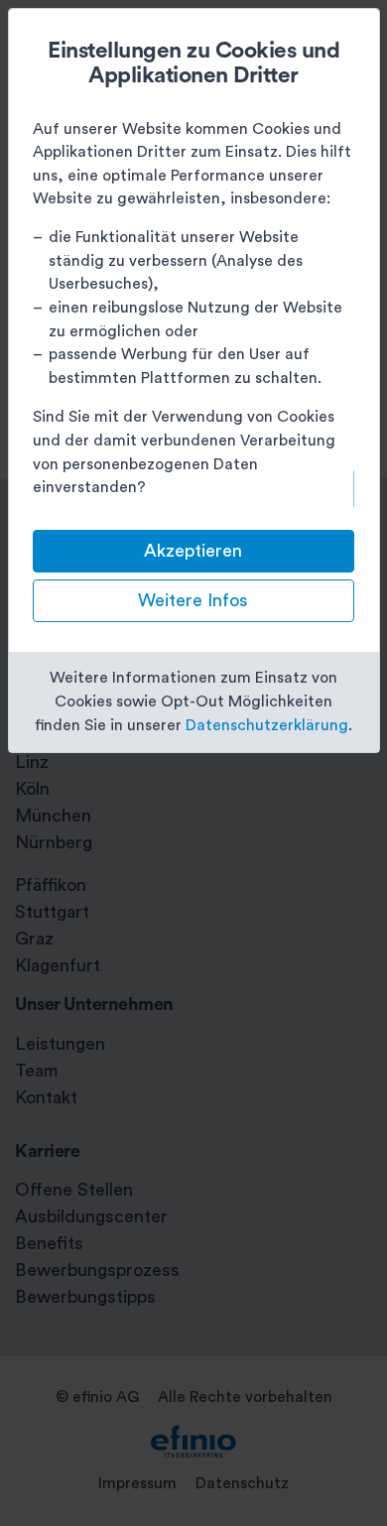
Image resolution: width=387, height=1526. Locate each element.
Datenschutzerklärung (267, 725)
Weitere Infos (193, 600)
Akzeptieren (193, 551)
